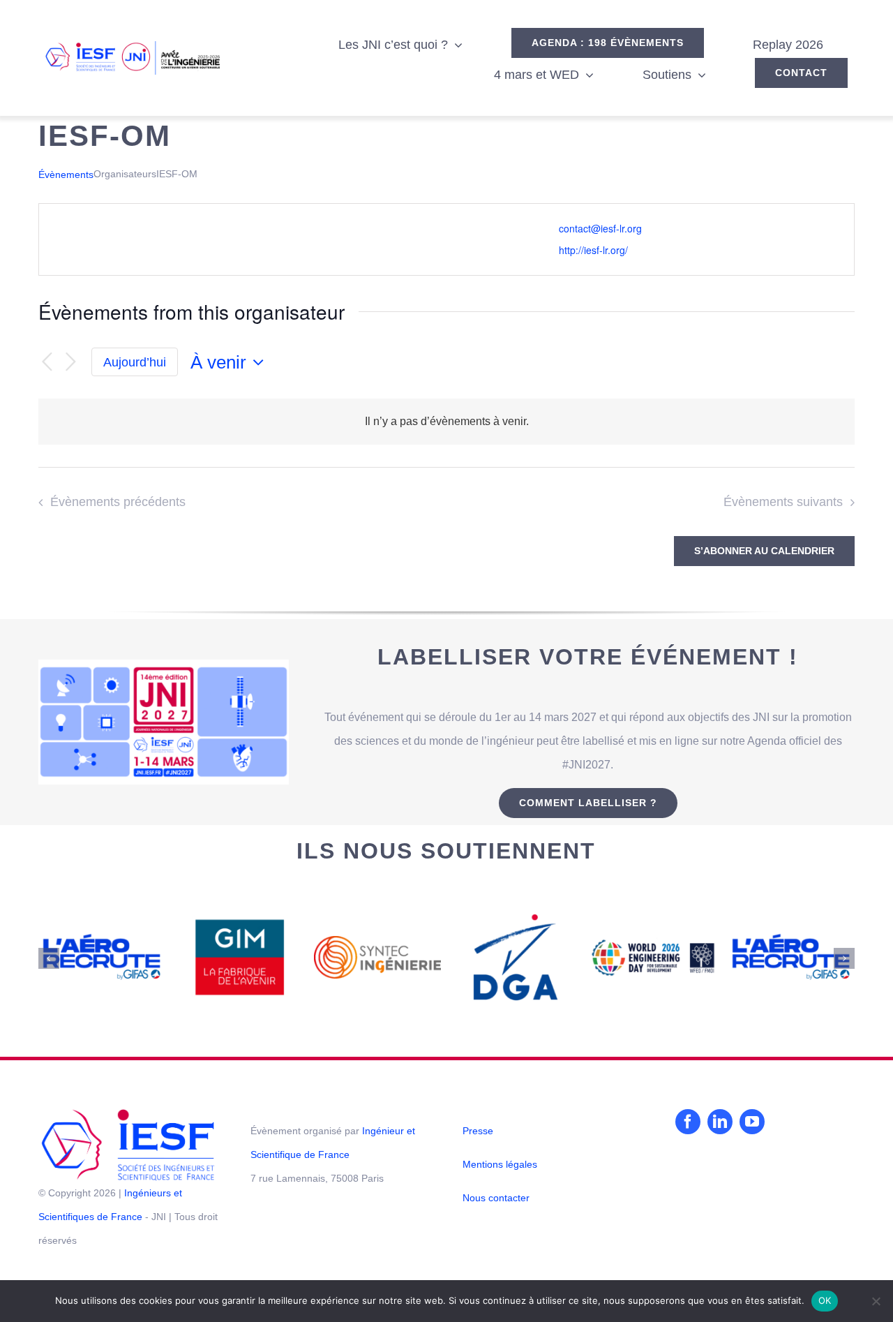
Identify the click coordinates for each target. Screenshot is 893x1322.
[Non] (876, 1301)
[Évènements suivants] (70, 362)
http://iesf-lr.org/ (593, 250)
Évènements (65, 174)
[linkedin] (720, 1121)
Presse (478, 1130)
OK (825, 1300)
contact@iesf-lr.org (600, 228)
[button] (48, 958)
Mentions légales (500, 1164)
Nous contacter (496, 1197)
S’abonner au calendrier (764, 550)
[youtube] (752, 1121)
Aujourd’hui (134, 362)
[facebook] (687, 1121)
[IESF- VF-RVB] (128, 1114)
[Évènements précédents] (46, 362)
